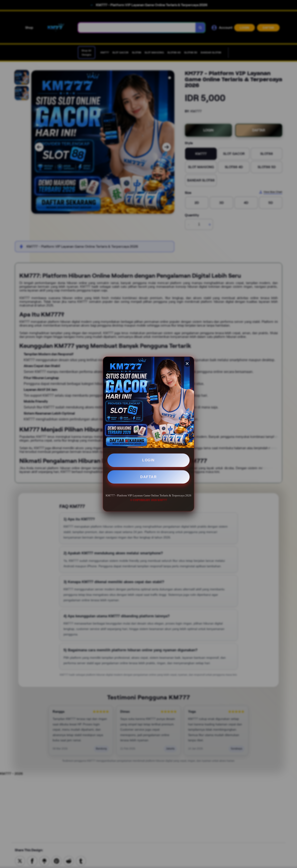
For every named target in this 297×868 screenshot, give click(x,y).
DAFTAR (148, 477)
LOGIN (148, 460)
